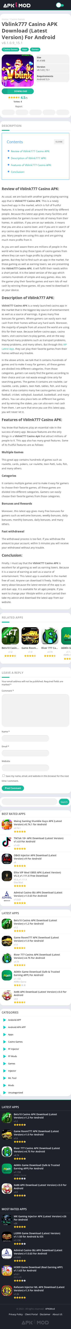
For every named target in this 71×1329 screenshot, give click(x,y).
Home (5, 19)
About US (57, 1314)
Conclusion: (18, 171)
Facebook (8, 112)
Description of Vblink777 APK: (28, 158)
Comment (8, 690)
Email (5, 746)
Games (35, 49)
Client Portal (31, 1314)
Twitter (22, 112)
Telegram (49, 112)
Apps (24, 49)
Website (6, 761)
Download (20, 91)
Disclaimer (45, 1314)
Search (64, 801)
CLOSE (59, 142)
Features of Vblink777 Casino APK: (31, 165)
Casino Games (17, 19)
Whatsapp (62, 112)
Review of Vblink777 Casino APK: (30, 151)
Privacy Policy (16, 1314)
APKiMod (50, 1308)
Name (6, 731)
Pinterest (35, 112)
